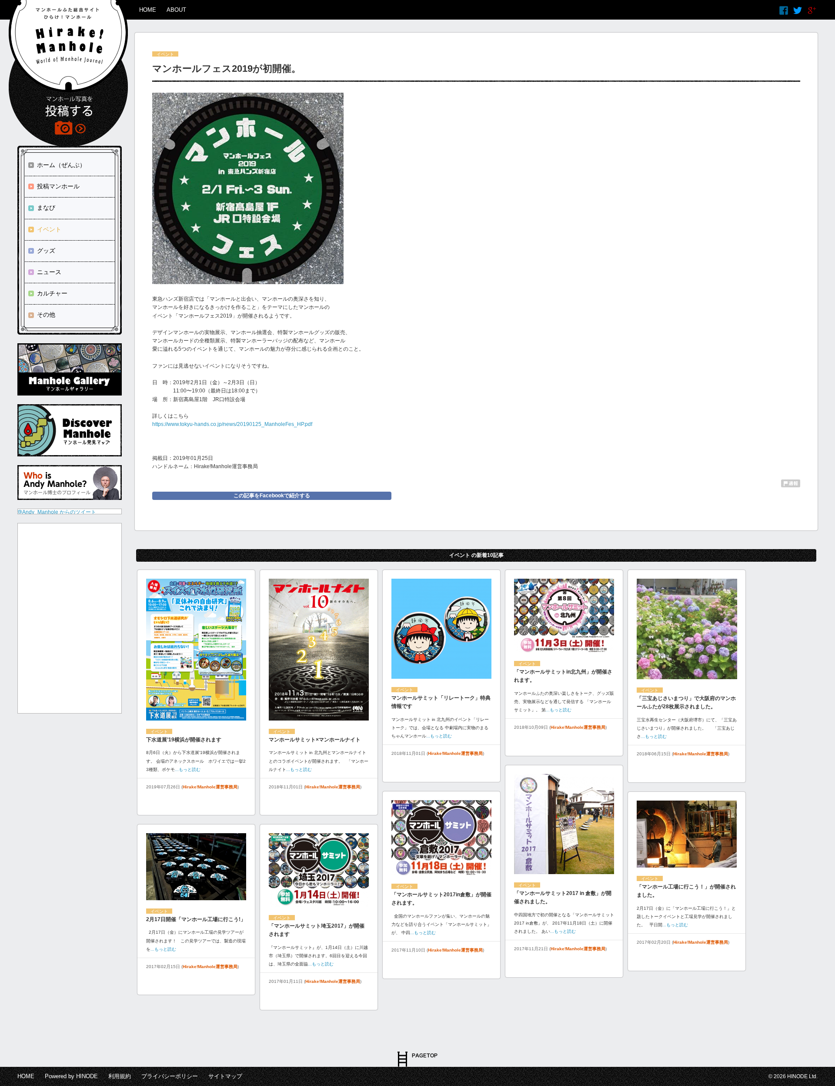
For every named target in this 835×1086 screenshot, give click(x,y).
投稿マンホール (58, 186)
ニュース (49, 271)
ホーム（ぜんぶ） (61, 164)
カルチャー (52, 293)
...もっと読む (187, 769)
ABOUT (176, 10)
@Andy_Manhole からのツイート (56, 512)
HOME (147, 10)
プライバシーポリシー (169, 1076)
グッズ (46, 250)
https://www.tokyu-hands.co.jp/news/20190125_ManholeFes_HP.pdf (232, 424)
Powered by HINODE (71, 1076)
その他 (46, 314)
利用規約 (119, 1076)
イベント (49, 229)
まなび (46, 207)
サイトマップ (225, 1076)
